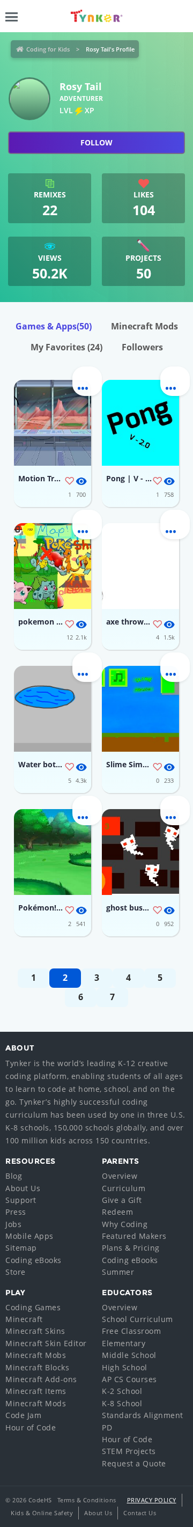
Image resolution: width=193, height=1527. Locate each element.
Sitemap (21, 1248)
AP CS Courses (129, 1379)
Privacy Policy (151, 1500)
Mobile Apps (29, 1236)
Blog (13, 1176)
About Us (22, 1188)
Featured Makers (134, 1236)
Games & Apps (54, 326)
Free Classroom (131, 1331)
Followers (142, 347)
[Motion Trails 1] (52, 423)
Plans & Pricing (131, 1248)
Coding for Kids (48, 49)
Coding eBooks (33, 1260)
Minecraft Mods (144, 326)
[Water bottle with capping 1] (52, 709)
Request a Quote (134, 1463)
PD (107, 1427)
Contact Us (139, 1513)
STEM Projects (129, 1451)
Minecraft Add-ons (41, 1379)
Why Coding (124, 1224)
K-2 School (122, 1391)
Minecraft (24, 1319)
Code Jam (23, 1415)
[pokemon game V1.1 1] (52, 566)
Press (15, 1212)
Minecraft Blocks (37, 1367)
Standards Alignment (142, 1415)
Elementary (123, 1343)
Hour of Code (30, 1427)
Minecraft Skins (35, 1331)
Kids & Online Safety (42, 1513)
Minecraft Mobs (35, 1355)
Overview (119, 1176)
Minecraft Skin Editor (46, 1343)
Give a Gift (122, 1200)
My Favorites (66, 347)
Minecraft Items (35, 1391)
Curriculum (123, 1188)
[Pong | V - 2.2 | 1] (140, 423)
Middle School (129, 1355)
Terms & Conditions (86, 1500)
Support (20, 1200)
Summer (118, 1272)
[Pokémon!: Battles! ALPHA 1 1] (52, 852)
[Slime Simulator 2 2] (140, 709)
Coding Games (33, 1307)
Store (15, 1272)
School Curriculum (137, 1319)
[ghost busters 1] (140, 852)
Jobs (13, 1224)
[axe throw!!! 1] (140, 566)
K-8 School (122, 1403)
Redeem (117, 1212)
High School (124, 1367)
